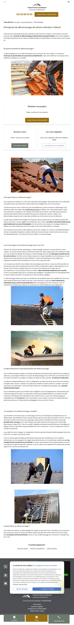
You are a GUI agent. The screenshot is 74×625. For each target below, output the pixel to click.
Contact (14, 620)
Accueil (16, 22)
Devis (37, 620)
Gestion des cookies (37, 611)
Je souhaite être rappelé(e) (54, 146)
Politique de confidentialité (37, 609)
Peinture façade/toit (37, 548)
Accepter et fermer (47, 589)
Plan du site (37, 604)
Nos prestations (27, 22)
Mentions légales (37, 607)
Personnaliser (23, 589)
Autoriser (65, 574)
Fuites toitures (52, 548)
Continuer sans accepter (20, 584)
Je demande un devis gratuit (46, 14)
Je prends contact (19, 146)
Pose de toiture (22, 548)
